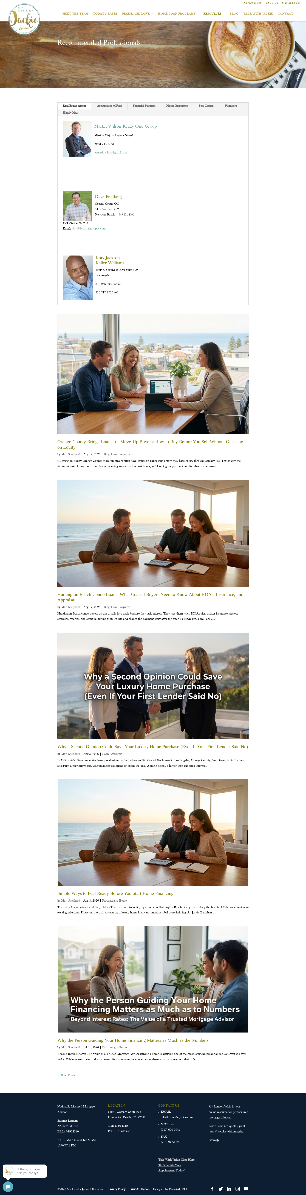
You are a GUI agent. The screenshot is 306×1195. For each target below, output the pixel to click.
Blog (234, 14)
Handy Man (70, 112)
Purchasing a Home (114, 900)
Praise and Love (136, 14)
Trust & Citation (139, 1189)
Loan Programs (120, 454)
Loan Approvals (112, 754)
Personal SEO (178, 1189)
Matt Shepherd (70, 454)
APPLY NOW (253, 3)
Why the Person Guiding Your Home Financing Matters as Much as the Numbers (133, 1040)
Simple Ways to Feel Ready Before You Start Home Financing (115, 893)
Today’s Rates (105, 14)
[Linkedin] (229, 1189)
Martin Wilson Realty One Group (125, 126)
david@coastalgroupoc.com (89, 228)
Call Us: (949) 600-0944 (283, 3)
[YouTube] (246, 1189)
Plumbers (231, 106)
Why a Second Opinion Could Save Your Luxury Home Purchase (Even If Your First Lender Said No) (152, 746)
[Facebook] (212, 1189)
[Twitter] (220, 1189)
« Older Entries (66, 1075)
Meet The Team (75, 14)
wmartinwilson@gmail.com (110, 152)
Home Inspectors (177, 106)
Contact (285, 14)
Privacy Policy (117, 1189)
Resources (212, 14)
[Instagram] (237, 1189)
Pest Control (206, 106)
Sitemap (214, 1140)
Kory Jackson (107, 258)
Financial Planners (144, 106)
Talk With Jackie (258, 14)
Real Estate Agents (74, 106)
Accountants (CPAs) (109, 106)
